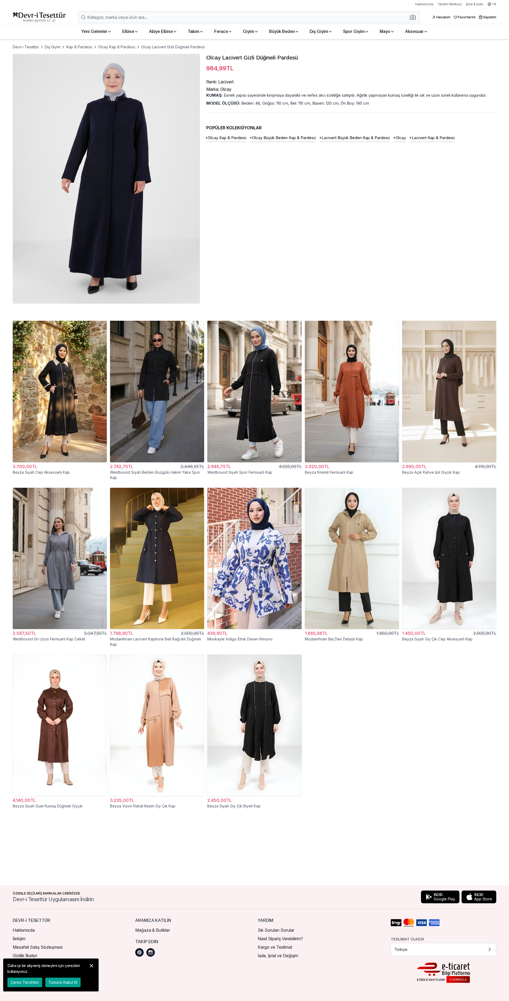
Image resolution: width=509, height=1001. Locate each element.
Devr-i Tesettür (26, 47)
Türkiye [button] (400, 949)
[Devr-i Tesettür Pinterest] (139, 952)
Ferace (221, 31)
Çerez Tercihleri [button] (25, 982)
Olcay (401, 137)
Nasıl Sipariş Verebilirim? (280, 938)
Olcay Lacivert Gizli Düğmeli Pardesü (173, 47)
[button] (414, 17)
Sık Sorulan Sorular (276, 930)
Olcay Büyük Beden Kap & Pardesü (284, 137)
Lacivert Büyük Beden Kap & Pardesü (356, 137)
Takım (193, 31)
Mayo (385, 31)
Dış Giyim (319, 31)
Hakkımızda (424, 4)
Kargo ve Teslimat (275, 947)
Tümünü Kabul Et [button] (63, 982)
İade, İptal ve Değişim (278, 955)
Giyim (248, 31)
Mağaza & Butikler (152, 930)
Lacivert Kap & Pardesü (433, 137)
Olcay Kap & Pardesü (116, 47)
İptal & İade (474, 4)
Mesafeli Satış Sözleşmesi (38, 947)
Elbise (128, 31)
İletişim (19, 938)
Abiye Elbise (161, 31)
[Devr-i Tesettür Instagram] (150, 952)
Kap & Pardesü (79, 47)
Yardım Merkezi (450, 4)
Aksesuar (414, 31)
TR (494, 4)
